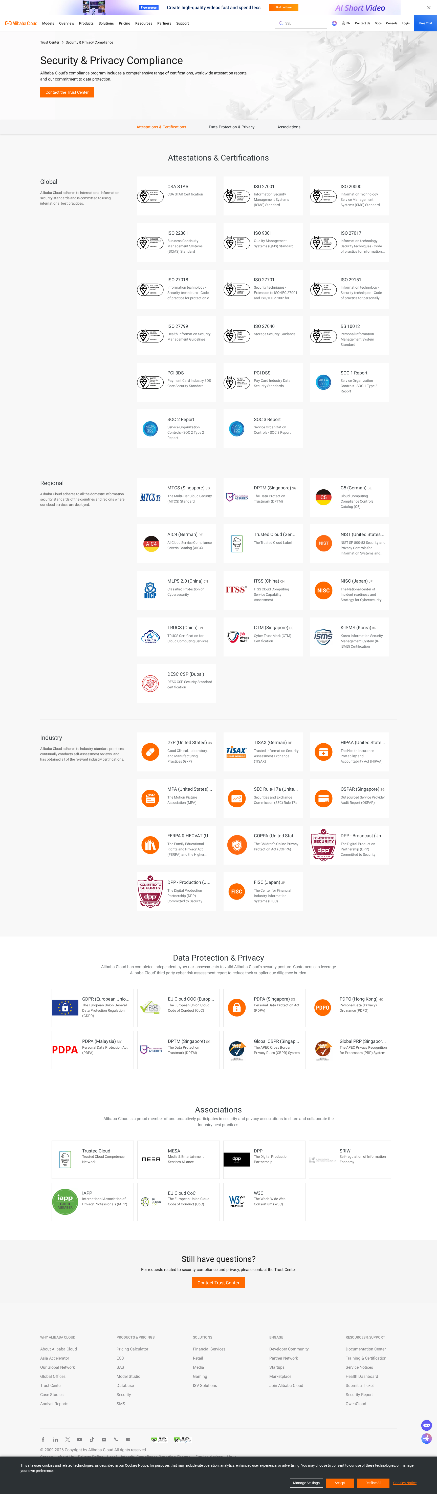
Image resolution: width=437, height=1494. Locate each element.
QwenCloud (356, 1403)
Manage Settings (306, 1483)
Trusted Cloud (96, 1150)
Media (198, 1367)
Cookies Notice (405, 1483)
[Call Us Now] (116, 1440)
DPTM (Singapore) (189, 1041)
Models (48, 23)
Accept (340, 1483)
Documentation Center (366, 1349)
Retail (198, 1358)
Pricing (124, 23)
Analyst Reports (54, 1403)
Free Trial (425, 23)
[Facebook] (43, 1440)
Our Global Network (57, 1367)
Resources (143, 23)
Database (125, 1385)
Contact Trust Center (218, 1282)
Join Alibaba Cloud (286, 1385)
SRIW (345, 1150)
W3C (259, 1193)
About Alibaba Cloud (58, 1349)
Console (391, 23)
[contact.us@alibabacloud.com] (104, 1440)
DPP (258, 1150)
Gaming (200, 1376)
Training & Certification (366, 1358)
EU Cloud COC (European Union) (202, 999)
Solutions (106, 23)
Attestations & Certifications (161, 127)
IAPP (87, 1193)
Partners (164, 23)
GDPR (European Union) (108, 999)
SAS (120, 1367)
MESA (174, 1150)
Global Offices (52, 1376)
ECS (120, 1358)
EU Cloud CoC (182, 1193)
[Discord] (128, 1440)
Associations (288, 127)
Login (406, 23)
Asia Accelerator (54, 1358)
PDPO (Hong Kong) (361, 999)
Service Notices (359, 1367)
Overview (66, 23)
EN (348, 23)
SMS (121, 1403)
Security (124, 1394)
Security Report (359, 1394)
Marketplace (280, 1376)
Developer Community (289, 1349)
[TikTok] (92, 1440)
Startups (277, 1367)
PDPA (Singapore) (274, 999)
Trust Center (49, 42)
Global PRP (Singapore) (365, 1041)
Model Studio (128, 1376)
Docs (378, 23)
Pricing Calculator (132, 1349)
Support (182, 23)
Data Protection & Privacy (232, 127)
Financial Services (209, 1349)
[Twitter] (67, 1440)
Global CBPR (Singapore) (281, 1041)
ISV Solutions (205, 1385)
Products (86, 23)
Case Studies (51, 1394)
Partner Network (283, 1358)
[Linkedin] (55, 1440)
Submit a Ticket (360, 1385)
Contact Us (362, 23)
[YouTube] (80, 1440)
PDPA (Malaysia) (102, 1041)
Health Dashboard (362, 1376)
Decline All (373, 1483)
